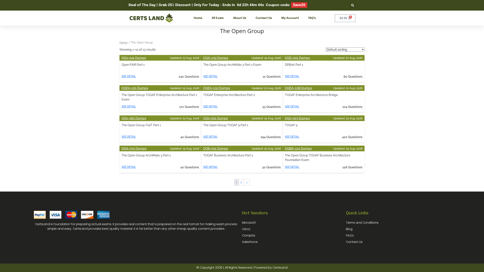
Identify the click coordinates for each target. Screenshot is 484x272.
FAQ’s (312, 18)
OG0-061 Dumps (133, 118)
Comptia (248, 235)
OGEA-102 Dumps (216, 88)
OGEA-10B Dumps (298, 88)
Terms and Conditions (362, 222)
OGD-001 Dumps (297, 58)
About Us (239, 18)
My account (290, 18)
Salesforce (250, 242)
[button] (352, 5)
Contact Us (264, 18)
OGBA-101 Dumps (298, 148)
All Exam (218, 18)
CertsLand (280, 267)
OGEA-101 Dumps (134, 88)
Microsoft (249, 222)
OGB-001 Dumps (215, 148)
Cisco (246, 229)
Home (198, 18)
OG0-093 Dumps (297, 118)
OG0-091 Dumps (215, 118)
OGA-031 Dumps (133, 148)
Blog (349, 229)
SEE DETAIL (129, 76)
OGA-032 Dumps (215, 58)
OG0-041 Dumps (133, 58)
